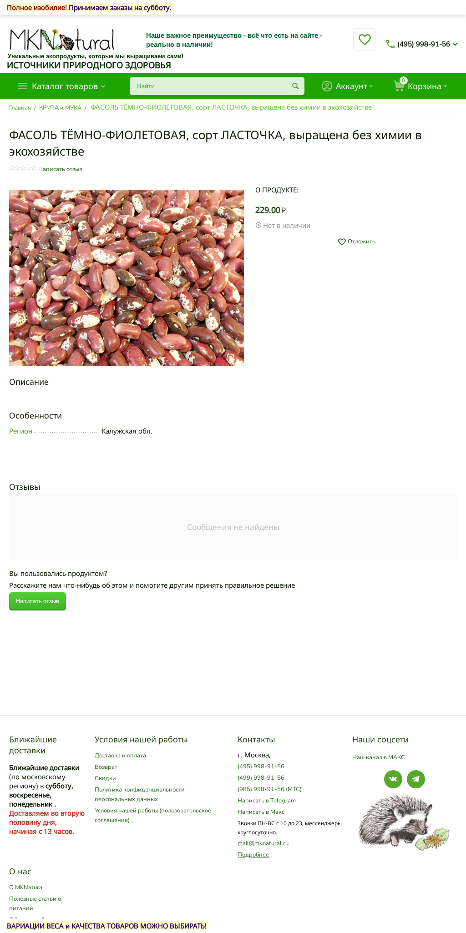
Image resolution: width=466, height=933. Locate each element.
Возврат (106, 767)
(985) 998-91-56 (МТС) (270, 789)
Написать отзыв (60, 169)
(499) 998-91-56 (261, 778)
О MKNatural (26, 887)
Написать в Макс (261, 812)
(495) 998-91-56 (423, 44)
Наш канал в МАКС (378, 757)
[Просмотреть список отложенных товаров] (364, 45)
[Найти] (295, 86)
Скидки (105, 778)
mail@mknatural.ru (263, 843)
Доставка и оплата (120, 755)
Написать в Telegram (267, 801)
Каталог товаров (65, 86)
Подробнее (253, 855)
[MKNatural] (62, 39)
